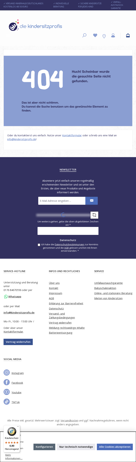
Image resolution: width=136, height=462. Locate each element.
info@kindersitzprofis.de (21, 139)
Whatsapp (14, 296)
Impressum (55, 293)
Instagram (18, 373)
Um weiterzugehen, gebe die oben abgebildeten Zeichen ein (68, 223)
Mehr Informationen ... (13, 457)
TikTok (16, 402)
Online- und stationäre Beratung (113, 293)
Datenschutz (56, 308)
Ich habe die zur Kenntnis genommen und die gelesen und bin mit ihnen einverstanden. (69, 248)
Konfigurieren (44, 446)
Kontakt (53, 288)
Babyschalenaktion (105, 288)
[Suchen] (84, 35)
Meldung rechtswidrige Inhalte (67, 327)
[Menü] (8, 35)
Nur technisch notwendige (76, 446)
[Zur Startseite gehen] (35, 25)
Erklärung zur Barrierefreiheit (66, 303)
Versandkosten (69, 420)
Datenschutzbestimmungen (69, 244)
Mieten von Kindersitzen (108, 298)
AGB (66, 247)
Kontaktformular (72, 135)
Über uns (54, 283)
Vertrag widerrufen (18, 342)
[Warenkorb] (127, 35)
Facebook (17, 382)
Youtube (16, 392)
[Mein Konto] (113, 35)
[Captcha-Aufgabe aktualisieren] (94, 215)
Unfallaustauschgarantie (108, 283)
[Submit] (91, 201)
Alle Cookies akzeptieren (115, 446)
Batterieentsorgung (60, 332)
